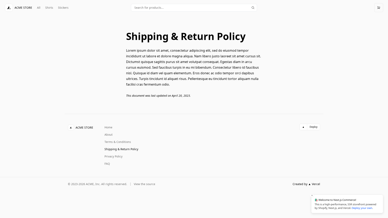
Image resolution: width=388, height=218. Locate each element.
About (108, 134)
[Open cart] (378, 7)
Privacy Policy (113, 156)
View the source (144, 184)
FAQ (107, 164)
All (38, 7)
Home (108, 127)
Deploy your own (362, 208)
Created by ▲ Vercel (306, 184)
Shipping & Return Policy (121, 149)
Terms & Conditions (117, 142)
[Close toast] (312, 195)
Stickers (63, 7)
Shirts (49, 7)
